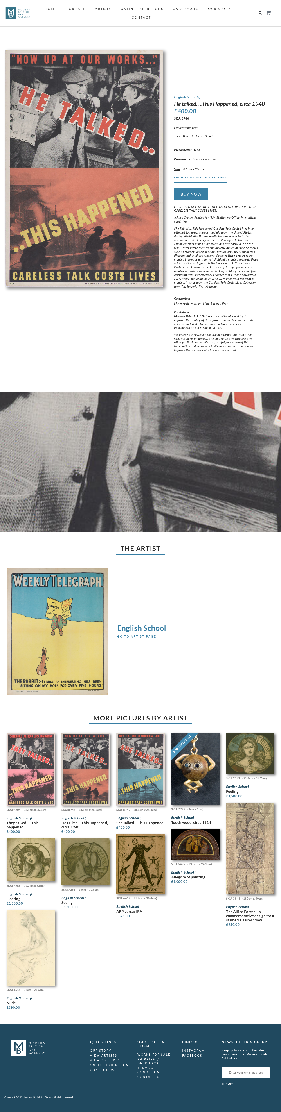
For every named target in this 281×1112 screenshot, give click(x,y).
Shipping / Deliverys (148, 1061)
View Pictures (105, 1060)
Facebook (192, 1055)
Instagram (193, 1050)
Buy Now (191, 194)
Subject (215, 303)
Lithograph (181, 303)
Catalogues (185, 9)
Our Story (219, 9)
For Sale (76, 9)
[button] (260, 13)
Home (51, 9)
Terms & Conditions (149, 1070)
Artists (103, 9)
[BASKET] (268, 13)
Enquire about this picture (200, 177)
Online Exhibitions (142, 9)
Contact (141, 17)
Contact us (102, 1070)
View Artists (103, 1055)
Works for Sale (154, 1054)
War (225, 303)
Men (206, 303)
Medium (196, 303)
